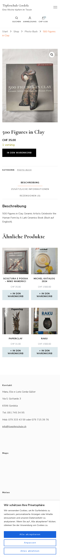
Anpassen (30, 542)
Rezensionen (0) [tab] (30, 195)
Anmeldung (29, 21)
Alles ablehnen (30, 550)
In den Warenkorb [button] (15, 295)
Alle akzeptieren (30, 534)
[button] (52, 54)
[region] (30, 529)
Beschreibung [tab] (30, 182)
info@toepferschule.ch (14, 426)
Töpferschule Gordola (15, 5)
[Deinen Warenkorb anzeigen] (43, 19)
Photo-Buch (24, 170)
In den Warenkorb (19, 152)
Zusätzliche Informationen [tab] (30, 189)
